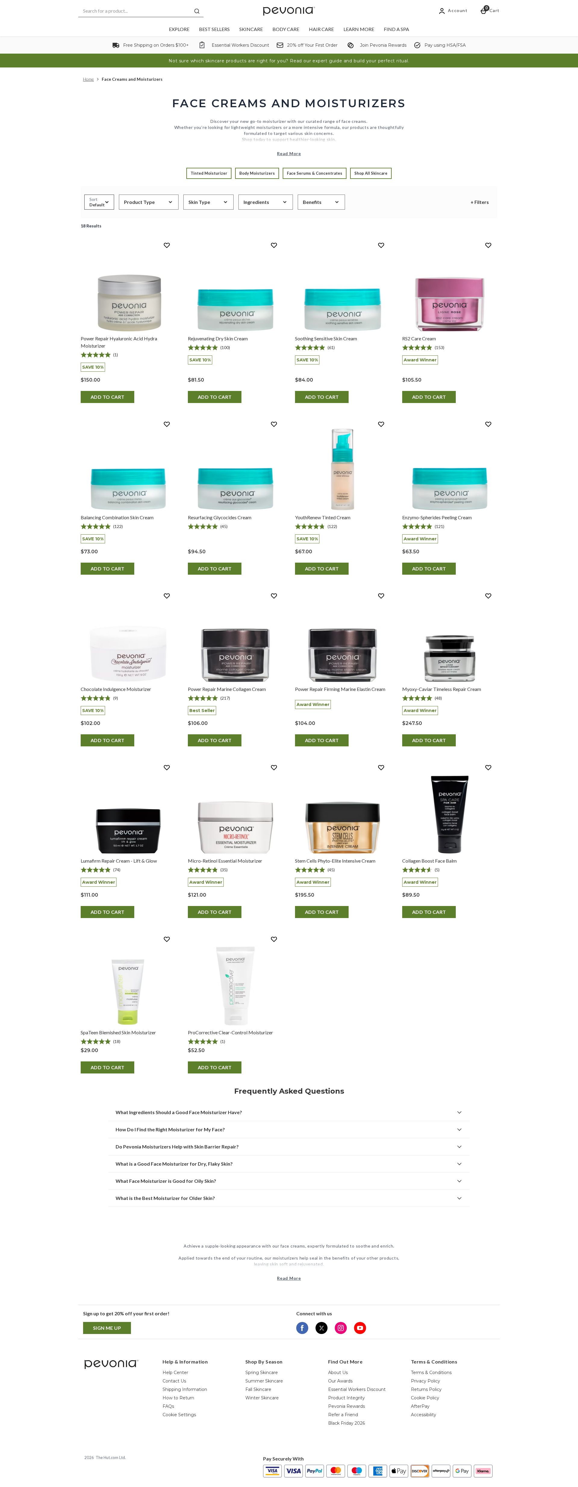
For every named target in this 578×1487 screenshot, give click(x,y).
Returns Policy (426, 1389)
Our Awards (340, 1381)
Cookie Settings (179, 1414)
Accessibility (423, 1414)
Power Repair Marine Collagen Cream (227, 689)
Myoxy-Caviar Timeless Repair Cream (441, 689)
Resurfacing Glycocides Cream (219, 517)
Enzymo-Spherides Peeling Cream (437, 517)
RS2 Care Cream (419, 338)
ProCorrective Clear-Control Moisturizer (230, 1032)
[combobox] (141, 11)
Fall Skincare (258, 1389)
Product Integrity (346, 1398)
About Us (338, 1372)
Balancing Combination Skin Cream (117, 517)
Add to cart (107, 397)
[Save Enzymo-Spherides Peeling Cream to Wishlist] (488, 424)
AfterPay (420, 1406)
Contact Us (174, 1381)
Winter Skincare (262, 1398)
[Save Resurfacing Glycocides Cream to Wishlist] (274, 424)
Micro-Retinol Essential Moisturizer (225, 861)
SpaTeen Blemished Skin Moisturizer (118, 1032)
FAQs (168, 1406)
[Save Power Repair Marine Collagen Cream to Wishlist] (274, 595)
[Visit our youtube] (360, 1328)
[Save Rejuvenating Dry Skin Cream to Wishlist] (274, 245)
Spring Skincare (261, 1372)
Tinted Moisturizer (209, 173)
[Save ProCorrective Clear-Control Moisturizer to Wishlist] (274, 939)
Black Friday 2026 (346, 1423)
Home (88, 79)
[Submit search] (197, 11)
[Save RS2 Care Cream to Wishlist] (488, 245)
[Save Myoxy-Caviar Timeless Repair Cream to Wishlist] (488, 595)
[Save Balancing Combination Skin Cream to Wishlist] (166, 424)
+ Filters (480, 202)
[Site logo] (289, 11)
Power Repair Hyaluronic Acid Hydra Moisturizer (119, 342)
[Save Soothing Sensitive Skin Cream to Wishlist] (381, 245)
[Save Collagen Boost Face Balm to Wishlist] (488, 767)
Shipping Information (185, 1389)
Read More (289, 153)
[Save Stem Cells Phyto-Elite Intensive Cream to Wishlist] (381, 767)
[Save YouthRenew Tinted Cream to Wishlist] (381, 424)
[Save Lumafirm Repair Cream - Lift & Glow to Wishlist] (166, 767)
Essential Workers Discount (357, 1389)
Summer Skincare (264, 1381)
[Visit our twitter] (321, 1328)
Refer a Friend (343, 1414)
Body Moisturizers (257, 173)
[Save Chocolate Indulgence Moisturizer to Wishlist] (166, 595)
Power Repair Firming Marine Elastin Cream (340, 689)
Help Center (175, 1372)
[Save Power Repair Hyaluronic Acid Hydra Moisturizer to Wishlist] (166, 245)
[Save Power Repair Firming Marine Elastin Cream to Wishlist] (381, 595)
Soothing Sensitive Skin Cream (326, 338)
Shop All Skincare (370, 173)
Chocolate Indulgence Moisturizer (116, 689)
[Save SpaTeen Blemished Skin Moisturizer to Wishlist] (166, 939)
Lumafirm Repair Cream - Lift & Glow (119, 861)
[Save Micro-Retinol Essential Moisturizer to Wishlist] (274, 767)
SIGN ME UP (107, 1328)
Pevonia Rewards (346, 1406)
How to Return (178, 1398)
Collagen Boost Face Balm (429, 861)
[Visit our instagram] (341, 1328)
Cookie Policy (425, 1398)
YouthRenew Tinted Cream (322, 517)
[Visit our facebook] (302, 1328)
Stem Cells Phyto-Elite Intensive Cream (335, 861)
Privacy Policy (425, 1381)
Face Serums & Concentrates (314, 173)
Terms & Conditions (431, 1372)
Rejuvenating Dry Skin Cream (218, 338)
